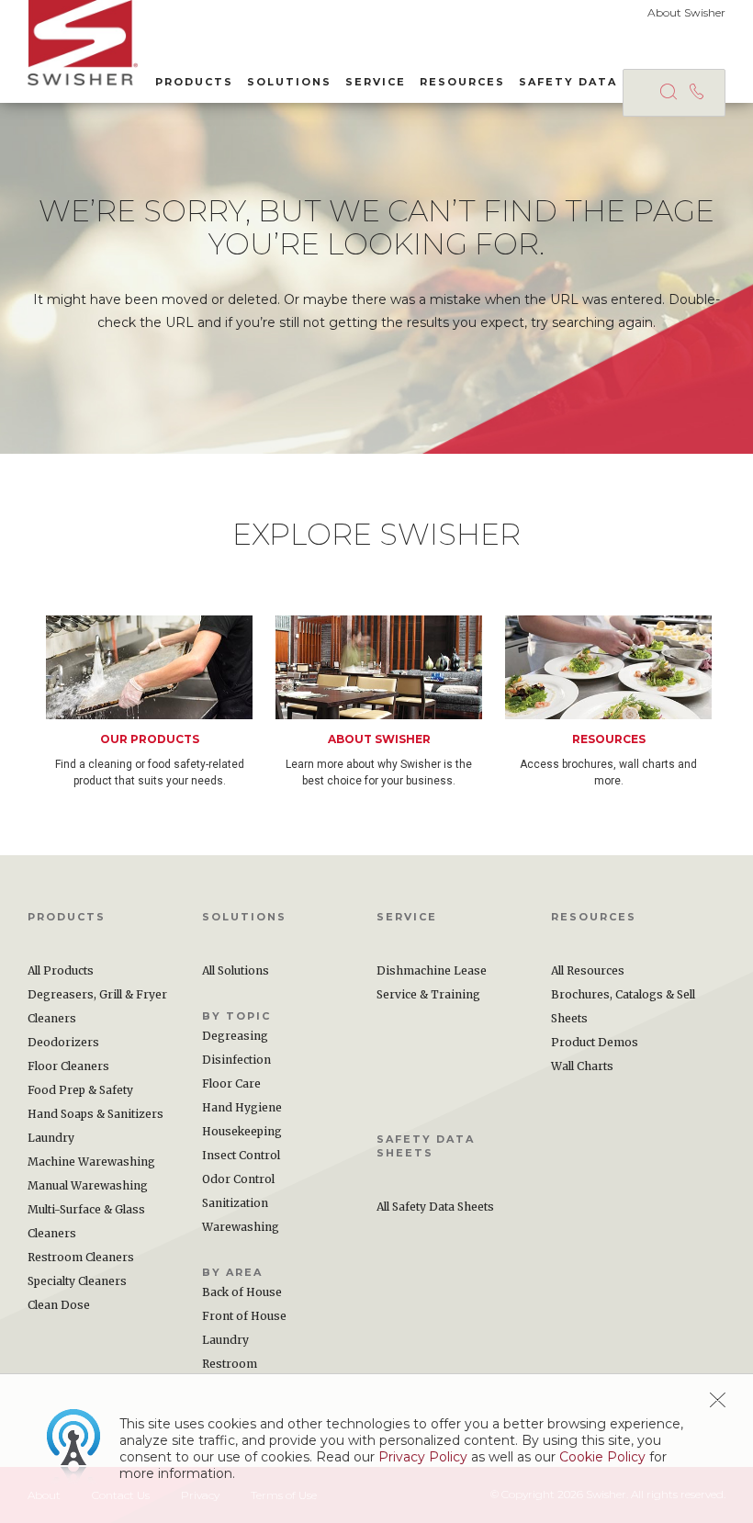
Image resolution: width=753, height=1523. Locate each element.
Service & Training (428, 994)
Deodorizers (63, 1042)
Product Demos (594, 1042)
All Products (61, 970)
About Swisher (686, 12)
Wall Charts (582, 1066)
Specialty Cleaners (77, 1281)
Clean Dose (59, 1305)
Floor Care (231, 1083)
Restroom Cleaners (81, 1257)
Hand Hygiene (242, 1107)
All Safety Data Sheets (435, 1206)
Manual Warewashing (88, 1185)
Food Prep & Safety (80, 1090)
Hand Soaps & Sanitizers (95, 1114)
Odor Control (238, 1179)
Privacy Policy (422, 1457)
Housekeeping (242, 1131)
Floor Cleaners (68, 1066)
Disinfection (236, 1059)
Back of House (242, 1292)
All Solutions (235, 970)
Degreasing (235, 1036)
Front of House (244, 1316)
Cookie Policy (602, 1457)
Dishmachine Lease (431, 970)
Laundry (51, 1138)
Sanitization (235, 1203)
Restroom (229, 1364)
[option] (160, 702)
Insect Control (241, 1155)
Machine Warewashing (91, 1161)
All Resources (587, 970)
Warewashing (240, 1227)
